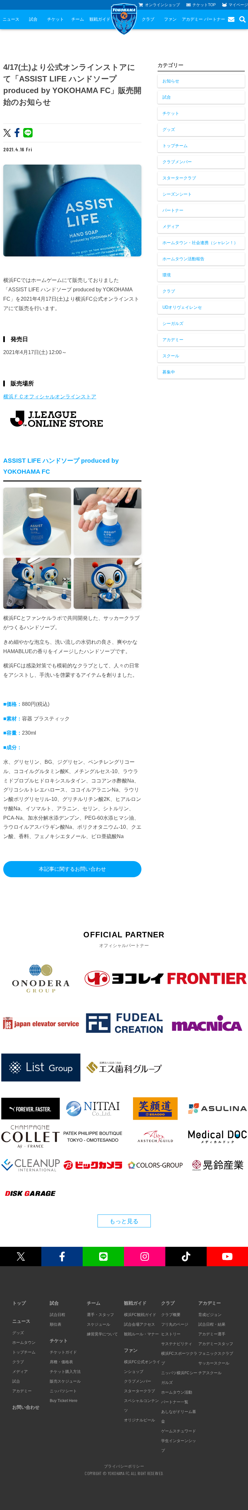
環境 (166, 275)
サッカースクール (213, 1363)
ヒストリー (171, 1334)
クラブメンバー (177, 161)
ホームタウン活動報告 (183, 258)
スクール (170, 355)
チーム (77, 19)
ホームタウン (24, 1342)
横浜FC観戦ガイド (140, 1314)
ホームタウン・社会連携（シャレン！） (200, 242)
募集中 (168, 372)
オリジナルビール (139, 1420)
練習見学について (102, 1334)
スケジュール (98, 1324)
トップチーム (175, 145)
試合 (33, 19)
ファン (170, 19)
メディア (170, 226)
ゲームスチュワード (178, 1431)
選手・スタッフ (100, 1314)
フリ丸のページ (174, 1324)
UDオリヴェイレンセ (182, 307)
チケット (55, 19)
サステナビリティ (176, 1344)
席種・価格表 (61, 1362)
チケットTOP (204, 5)
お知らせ (170, 81)
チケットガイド (63, 1352)
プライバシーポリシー (124, 1466)
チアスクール (210, 1373)
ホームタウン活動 (176, 1392)
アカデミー (192, 19)
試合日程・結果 (211, 1324)
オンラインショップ (162, 5)
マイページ (238, 5)
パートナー (214, 19)
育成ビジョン (210, 1314)
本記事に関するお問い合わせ (72, 869)
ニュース (11, 19)
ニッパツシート (63, 1391)
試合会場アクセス (139, 1324)
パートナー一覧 (174, 1402)
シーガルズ (172, 323)
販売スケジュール (65, 1381)
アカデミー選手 (211, 1334)
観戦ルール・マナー (141, 1334)
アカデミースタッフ (215, 1344)
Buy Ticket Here (64, 1400)
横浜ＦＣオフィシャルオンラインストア (49, 396)
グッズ (168, 129)
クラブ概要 (171, 1314)
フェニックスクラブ (215, 1353)
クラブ (148, 19)
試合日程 (57, 1314)
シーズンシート (177, 194)
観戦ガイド (99, 19)
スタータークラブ (179, 178)
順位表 (55, 1324)
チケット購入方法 (65, 1371)
